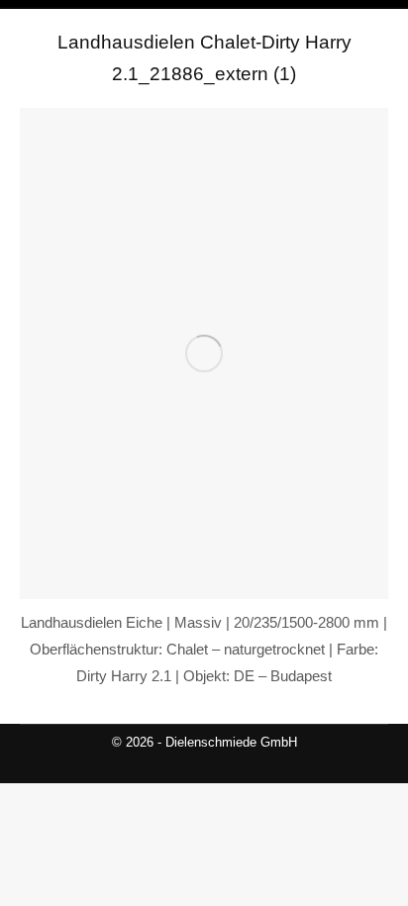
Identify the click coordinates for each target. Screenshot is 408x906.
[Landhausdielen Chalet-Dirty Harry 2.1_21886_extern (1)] (204, 353)
